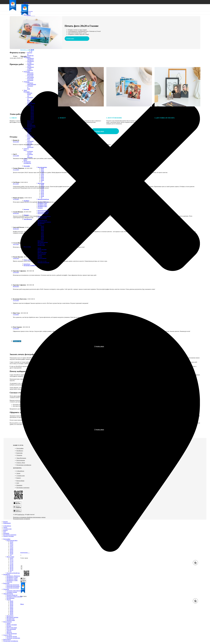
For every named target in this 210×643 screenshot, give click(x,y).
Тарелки (29, 142)
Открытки (19, 455)
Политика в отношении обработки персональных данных (29, 517)
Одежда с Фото (20, 462)
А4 (41, 181)
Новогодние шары (42, 252)
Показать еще (17, 341)
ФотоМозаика (41, 223)
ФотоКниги (19, 450)
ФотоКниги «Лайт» (30, 64)
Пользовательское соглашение (21, 518)
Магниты (40, 256)
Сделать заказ (70, 38)
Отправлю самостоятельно (14, 590)
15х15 (11, 546)
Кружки (29, 135)
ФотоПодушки (31, 126)
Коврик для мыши (42, 249)
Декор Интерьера (21, 458)
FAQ (17, 483)
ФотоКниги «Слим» (30, 61)
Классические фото (42, 167)
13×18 (11, 561)
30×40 (32, 49)
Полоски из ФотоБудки (43, 199)
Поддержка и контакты (22, 487)
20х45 (32, 112)
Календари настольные (43, 212)
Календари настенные (43, 213)
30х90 (32, 115)
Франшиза (19, 485)
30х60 (32, 113)
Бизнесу (18, 478)
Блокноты (40, 207)
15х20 (42, 174)
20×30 (42, 193)
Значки (29, 129)
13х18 (42, 171)
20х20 (42, 175)
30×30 (42, 194)
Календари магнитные (43, 210)
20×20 (42, 191)
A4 (31, 51)
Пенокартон (40, 240)
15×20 (42, 190)
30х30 (32, 109)
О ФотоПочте (20, 471)
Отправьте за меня (42, 217)
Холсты (39, 224)
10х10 (42, 168)
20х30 (32, 107)
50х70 (42, 239)
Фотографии (19, 448)
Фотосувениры (20, 460)
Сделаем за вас (20, 475)
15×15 (42, 189)
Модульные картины (43, 242)
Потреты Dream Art (42, 220)
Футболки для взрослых (43, 262)
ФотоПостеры (41, 243)
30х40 (32, 110)
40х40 (32, 116)
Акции (18, 473)
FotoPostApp (20, 514)
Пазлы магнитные (30, 146)
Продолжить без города (27, 49)
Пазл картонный (30, 140)
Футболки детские (30, 152)
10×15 (11, 559)
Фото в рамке (41, 183)
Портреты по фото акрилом (44, 222)
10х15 (42, 170)
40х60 (42, 238)
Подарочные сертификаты (23, 465)
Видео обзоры (20, 480)
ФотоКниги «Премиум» (30, 59)
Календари (19, 453)
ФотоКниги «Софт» (42, 206)
